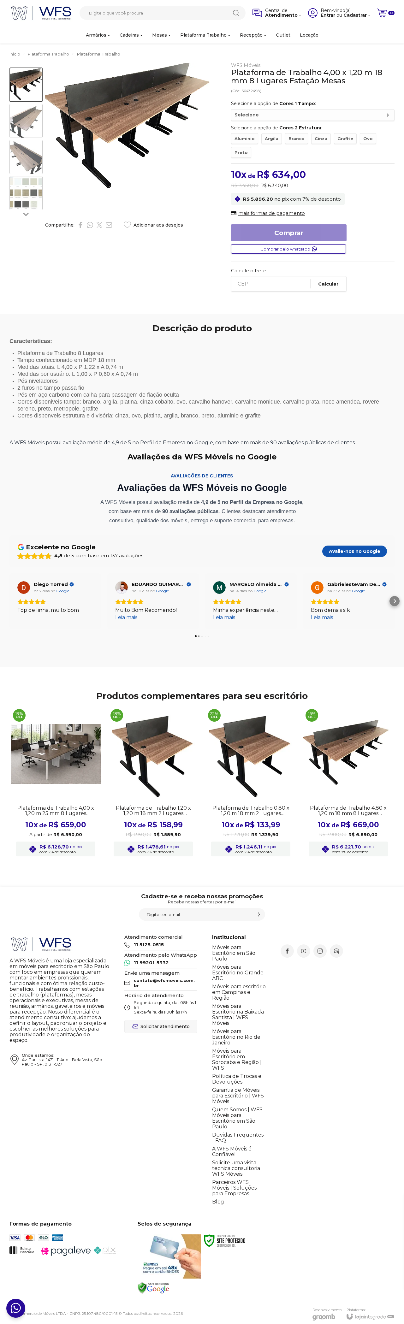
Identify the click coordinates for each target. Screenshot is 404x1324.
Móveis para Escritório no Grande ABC (238, 972)
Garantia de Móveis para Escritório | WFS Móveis (238, 1095)
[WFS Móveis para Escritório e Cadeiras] (41, 13)
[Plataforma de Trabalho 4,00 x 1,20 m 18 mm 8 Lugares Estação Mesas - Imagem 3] (26, 157)
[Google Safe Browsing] (153, 1287)
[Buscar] (236, 13)
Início (14, 53)
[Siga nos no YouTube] (303, 951)
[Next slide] (26, 214)
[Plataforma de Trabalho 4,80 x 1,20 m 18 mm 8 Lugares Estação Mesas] (348, 783)
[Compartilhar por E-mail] (109, 225)
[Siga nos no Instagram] (320, 951)
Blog (218, 1202)
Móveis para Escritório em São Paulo (233, 953)
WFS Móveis (245, 65)
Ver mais (55, 809)
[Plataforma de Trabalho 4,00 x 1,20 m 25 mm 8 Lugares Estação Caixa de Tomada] (56, 783)
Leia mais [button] (28, 617)
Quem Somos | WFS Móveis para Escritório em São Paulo (237, 1118)
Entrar (328, 15)
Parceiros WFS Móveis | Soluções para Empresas (234, 1188)
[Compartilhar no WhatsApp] (90, 225)
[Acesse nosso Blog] (336, 951)
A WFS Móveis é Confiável (232, 1151)
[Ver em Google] (23, 587)
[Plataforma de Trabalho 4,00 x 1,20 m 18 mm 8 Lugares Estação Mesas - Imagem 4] (26, 193)
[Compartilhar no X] (99, 225)
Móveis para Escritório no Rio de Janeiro (236, 1037)
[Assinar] (258, 914)
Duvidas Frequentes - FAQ (238, 1138)
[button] (26, 85)
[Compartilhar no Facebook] (80, 225)
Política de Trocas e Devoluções (236, 1079)
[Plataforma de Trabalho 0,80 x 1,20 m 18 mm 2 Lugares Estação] (251, 783)
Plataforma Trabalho (48, 53)
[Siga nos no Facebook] (287, 951)
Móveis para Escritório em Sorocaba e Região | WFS (237, 1059)
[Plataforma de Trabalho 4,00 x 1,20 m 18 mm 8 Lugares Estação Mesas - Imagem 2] (26, 121)
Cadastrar (355, 15)
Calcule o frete (248, 270)
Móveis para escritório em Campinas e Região (239, 992)
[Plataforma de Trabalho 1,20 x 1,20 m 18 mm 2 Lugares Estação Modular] (153, 783)
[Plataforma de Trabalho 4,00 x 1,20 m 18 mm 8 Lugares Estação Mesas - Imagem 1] (26, 84)
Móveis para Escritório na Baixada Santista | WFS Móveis (238, 1014)
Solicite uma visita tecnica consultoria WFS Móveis (236, 1168)
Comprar (288, 233)
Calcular (328, 284)
